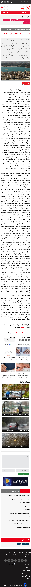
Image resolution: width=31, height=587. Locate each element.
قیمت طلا (7, 20)
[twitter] (26, 340)
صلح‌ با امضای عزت (25, 510)
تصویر (9, 555)
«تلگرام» (22, 327)
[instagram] (22, 560)
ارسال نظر (23, 474)
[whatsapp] (20, 340)
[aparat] (12, 560)
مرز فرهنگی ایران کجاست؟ (23, 527)
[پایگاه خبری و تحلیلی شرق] (25, 7)
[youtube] (5, 560)
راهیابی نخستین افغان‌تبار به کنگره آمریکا (19, 496)
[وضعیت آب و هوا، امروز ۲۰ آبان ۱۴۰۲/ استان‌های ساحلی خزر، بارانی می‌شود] (15, 392)
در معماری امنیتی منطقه (24, 506)
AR (5, 2)
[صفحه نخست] (11, 2)
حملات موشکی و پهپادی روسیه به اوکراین (19, 513)
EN (8, 2)
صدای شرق (28, 557)
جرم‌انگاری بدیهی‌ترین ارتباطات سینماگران (19, 520)
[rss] (25, 560)
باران (20, 333)
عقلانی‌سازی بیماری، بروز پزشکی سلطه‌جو (19, 524)
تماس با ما (27, 565)
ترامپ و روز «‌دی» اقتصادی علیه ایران (20, 499)
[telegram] (29, 340)
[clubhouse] (8, 560)
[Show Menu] (2, 6)
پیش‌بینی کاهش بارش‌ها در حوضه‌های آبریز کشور (16, 447)
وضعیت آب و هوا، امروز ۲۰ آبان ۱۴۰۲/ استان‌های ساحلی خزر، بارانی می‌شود (18, 398)
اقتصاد (8, 552)
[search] (2, 2)
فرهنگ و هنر (27, 555)
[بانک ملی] (15, 485)
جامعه (20, 552)
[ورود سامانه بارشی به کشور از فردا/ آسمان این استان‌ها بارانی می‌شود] (15, 408)
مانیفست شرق (26, 573)
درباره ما (28, 567)
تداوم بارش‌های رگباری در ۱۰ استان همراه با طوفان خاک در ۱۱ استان (17, 430)
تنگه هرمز (27, 23)
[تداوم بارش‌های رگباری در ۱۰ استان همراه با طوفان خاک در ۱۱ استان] (15, 424)
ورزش (20, 555)
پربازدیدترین (15, 491)
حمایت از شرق (26, 570)
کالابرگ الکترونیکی (17, 20)
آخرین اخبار (25, 491)
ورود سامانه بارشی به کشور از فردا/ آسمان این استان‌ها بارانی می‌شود (16, 414)
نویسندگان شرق (26, 576)
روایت (15, 555)
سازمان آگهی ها (26, 579)
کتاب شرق (6, 12)
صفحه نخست (27, 552)
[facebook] (23, 340)
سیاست (14, 552)
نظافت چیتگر (12, 333)
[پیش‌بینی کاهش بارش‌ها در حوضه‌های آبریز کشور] (15, 440)
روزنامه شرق (25, 12)
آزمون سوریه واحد (25, 517)
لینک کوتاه (13, 337)
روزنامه (27, 29)
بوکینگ (19, 544)
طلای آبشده (25, 544)
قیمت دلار (27, 20)
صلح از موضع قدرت (25, 503)
